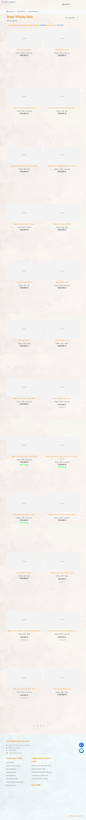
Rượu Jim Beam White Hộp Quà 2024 (62, 108)
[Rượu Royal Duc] (24, 329)
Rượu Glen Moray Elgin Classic (24, 514)
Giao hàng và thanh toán (39, 775)
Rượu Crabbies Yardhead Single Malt (61, 514)
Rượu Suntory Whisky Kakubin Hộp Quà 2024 (24, 631)
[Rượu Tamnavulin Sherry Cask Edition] (62, 620)
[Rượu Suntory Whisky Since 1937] (62, 561)
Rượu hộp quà (11, 785)
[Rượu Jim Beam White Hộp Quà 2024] (62, 97)
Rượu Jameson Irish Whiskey (24, 224)
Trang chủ (11, 11)
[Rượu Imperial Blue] (24, 38)
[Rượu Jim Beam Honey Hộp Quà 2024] (24, 155)
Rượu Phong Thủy (12, 779)
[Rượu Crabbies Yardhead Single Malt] (62, 503)
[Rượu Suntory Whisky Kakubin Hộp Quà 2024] (24, 620)
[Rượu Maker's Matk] (24, 561)
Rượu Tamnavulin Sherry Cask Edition (62, 631)
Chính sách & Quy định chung (41, 766)
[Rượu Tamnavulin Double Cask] (24, 678)
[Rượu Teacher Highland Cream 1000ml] (62, 155)
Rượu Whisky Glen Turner (62, 398)
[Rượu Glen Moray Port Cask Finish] (24, 445)
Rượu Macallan (11, 769)
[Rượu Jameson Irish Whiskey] (24, 213)
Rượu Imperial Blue (24, 50)
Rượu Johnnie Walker (13, 766)
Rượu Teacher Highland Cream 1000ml (62, 166)
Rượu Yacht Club (62, 282)
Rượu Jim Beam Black (24, 282)
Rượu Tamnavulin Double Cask (24, 689)
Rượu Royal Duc (24, 340)
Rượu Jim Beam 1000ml (61, 224)
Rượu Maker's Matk (24, 573)
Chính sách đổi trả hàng (39, 779)
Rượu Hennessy (11, 772)
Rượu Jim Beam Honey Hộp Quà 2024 (24, 166)
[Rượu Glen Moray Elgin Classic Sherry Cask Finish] (62, 445)
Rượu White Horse (61, 50)
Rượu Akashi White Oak (62, 689)
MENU (67, 4)
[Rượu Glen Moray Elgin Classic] (24, 503)
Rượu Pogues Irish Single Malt (24, 398)
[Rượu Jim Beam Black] (24, 271)
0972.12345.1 (10, 2)
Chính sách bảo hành (38, 769)
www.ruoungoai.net (15, 753)
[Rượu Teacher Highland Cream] (24, 97)
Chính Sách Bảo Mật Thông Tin (41, 772)
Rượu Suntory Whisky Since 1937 (62, 573)
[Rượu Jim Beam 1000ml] (62, 213)
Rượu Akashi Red (62, 340)
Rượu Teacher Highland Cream (24, 108)
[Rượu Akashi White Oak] (62, 678)
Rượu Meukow (11, 775)
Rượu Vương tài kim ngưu (14, 782)
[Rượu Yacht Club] (62, 271)
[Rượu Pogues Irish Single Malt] (24, 387)
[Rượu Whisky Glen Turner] (62, 387)
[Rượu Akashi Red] (62, 329)
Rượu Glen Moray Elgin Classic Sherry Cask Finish (62, 457)
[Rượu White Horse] (62, 38)
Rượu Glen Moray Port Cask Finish (24, 456)
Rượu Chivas (10, 762)
